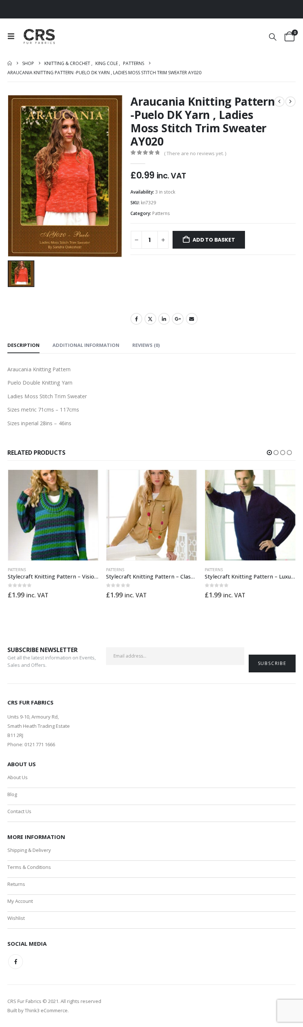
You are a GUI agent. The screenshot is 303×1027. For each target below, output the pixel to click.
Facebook (136, 319)
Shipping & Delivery (29, 850)
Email (192, 319)
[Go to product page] (53, 515)
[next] (290, 101)
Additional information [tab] (85, 345)
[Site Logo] (39, 36)
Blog (12, 794)
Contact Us (19, 811)
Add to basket (214, 239)
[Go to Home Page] (9, 63)
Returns (16, 884)
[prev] (279, 101)
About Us (17, 777)
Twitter (150, 319)
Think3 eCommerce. (47, 1010)
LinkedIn (164, 319)
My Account (20, 901)
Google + (178, 319)
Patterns (161, 213)
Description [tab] (23, 345)
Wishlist (16, 918)
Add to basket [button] (86, 482)
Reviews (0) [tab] (146, 345)
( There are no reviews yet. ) (195, 153)
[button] (13, 36)
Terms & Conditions (29, 867)
